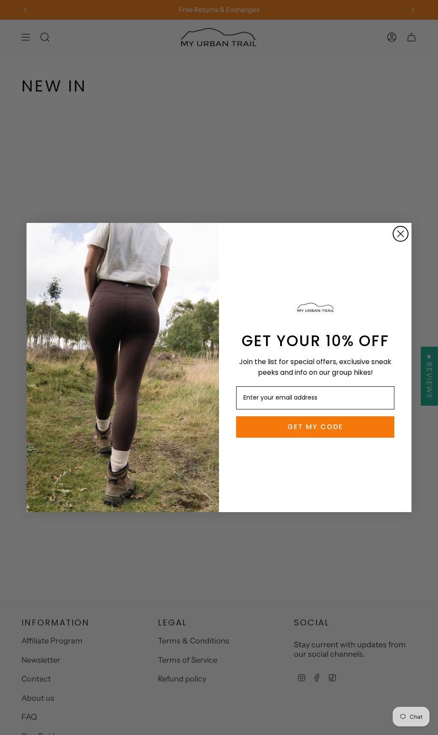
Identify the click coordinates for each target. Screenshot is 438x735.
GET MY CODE (315, 427)
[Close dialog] (400, 233)
